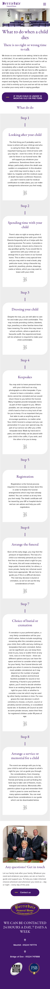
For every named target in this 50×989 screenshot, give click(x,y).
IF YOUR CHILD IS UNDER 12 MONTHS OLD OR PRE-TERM (27, 97)
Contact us (25, 892)
